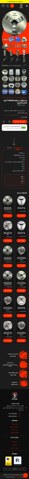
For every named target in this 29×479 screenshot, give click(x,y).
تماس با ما (14, 442)
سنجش (3, 107)
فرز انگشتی (14, 430)
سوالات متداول (14, 448)
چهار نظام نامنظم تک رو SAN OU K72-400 (7, 233)
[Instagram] (24, 469)
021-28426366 (13, 414)
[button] (4, 13)
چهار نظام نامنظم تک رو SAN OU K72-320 (7, 333)
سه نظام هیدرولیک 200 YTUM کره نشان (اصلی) (7, 308)
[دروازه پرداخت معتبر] (8, 465)
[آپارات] (7, 469)
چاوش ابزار (17, 477)
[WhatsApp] (21, 469)
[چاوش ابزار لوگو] (15, 396)
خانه (26, 97)
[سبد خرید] (3, 6)
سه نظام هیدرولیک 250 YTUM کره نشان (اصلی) (21, 258)
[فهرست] (27, 6)
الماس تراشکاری (14, 427)
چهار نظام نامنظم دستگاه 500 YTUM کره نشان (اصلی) (8, 283)
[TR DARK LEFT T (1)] (21, 6)
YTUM (19, 105)
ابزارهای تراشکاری (20, 97)
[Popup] (8, 6)
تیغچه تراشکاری (14, 432)
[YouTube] (11, 469)
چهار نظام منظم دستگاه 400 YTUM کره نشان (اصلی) (8, 258)
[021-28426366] (18, 413)
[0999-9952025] (18, 416)
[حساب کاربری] (12, 6)
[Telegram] (4, 469)
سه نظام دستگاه (22, 98)
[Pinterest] (17, 469)
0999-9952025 (13, 416)
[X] (14, 469)
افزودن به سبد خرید (19, 121)
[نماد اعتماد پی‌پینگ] (17, 465)
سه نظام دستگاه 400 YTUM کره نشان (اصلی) (21, 283)
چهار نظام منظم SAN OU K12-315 (21, 308)
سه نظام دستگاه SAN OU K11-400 (21, 233)
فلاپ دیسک (15, 424)
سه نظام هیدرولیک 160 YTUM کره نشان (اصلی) (21, 333)
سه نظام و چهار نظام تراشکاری (8, 97)
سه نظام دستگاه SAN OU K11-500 (21, 208)
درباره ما (14, 445)
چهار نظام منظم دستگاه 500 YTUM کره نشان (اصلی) (8, 208)
